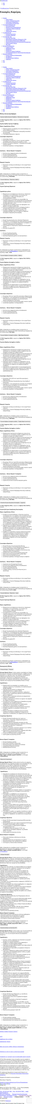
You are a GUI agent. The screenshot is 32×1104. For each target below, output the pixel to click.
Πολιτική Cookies (8, 1096)
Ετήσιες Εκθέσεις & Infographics (14, 55)
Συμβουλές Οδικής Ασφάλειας (13, 51)
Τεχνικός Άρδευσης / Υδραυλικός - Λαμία (9, 593)
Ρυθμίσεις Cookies (19, 1096)
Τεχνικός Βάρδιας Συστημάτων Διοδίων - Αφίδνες (11, 255)
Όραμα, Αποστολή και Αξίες (12, 20)
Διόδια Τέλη (9, 30)
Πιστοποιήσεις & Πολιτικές (12, 23)
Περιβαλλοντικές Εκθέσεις (12, 58)
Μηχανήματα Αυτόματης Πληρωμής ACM (16, 39)
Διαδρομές (8, 59)
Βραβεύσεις (9, 50)
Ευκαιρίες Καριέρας (10, 35)
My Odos (8, 44)
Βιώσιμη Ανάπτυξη (7, 54)
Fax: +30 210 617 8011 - (19, 1091)
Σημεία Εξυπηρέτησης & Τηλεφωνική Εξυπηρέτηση (18, 42)
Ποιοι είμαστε (9, 19)
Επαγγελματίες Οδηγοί (11, 43)
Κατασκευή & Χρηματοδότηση (13, 27)
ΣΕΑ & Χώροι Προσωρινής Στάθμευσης (15, 40)
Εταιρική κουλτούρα (11, 34)
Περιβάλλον (9, 56)
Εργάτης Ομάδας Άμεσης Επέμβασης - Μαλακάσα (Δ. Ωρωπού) (14, 116)
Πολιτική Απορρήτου (5, 1094)
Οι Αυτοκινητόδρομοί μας (9, 24)
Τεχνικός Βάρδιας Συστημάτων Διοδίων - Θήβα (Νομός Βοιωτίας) (14, 335)
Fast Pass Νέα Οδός (10, 38)
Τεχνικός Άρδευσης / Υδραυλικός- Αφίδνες (10, 179)
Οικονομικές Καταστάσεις (12, 22)
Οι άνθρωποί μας (5, 8)
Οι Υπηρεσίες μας (7, 36)
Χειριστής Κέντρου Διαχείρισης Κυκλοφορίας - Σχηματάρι (13, 502)
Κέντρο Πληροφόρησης (8, 46)
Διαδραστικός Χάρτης (11, 31)
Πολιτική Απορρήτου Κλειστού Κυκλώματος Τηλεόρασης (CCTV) (13, 1094)
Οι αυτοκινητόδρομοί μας (10, 1082)
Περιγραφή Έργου (10, 26)
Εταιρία (5, 18)
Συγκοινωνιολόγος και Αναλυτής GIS (9, 927)
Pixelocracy (8, 1100)
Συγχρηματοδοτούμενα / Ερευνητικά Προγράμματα (18, 52)
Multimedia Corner (10, 48)
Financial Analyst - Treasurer (7, 669)
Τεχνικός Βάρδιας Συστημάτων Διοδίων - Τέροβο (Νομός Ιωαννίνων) (15, 421)
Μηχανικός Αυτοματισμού (6, 759)
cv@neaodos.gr (3, 851)
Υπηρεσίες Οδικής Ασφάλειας (13, 28)
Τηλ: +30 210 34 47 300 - (6, 1091)
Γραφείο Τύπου (9, 47)
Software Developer (5, 854)
